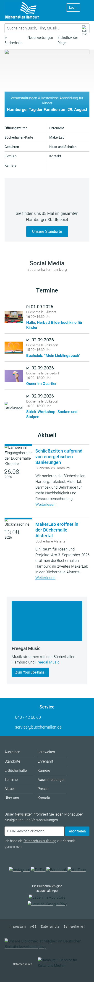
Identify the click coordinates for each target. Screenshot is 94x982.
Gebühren (12, 147)
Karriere (10, 165)
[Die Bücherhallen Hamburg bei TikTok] (38, 869)
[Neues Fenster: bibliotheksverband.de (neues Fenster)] (47, 946)
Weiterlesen (45, 504)
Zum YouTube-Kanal (30, 672)
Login (73, 7)
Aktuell (47, 435)
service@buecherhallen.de (38, 727)
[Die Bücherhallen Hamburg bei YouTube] (77, 869)
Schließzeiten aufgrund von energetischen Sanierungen (58, 456)
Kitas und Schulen (62, 147)
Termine (47, 290)
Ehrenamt (56, 128)
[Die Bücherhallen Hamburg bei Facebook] (56, 869)
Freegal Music (47, 662)
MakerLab (56, 137)
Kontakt (55, 156)
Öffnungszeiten (16, 128)
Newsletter (23, 814)
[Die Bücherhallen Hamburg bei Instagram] (19, 869)
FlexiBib (10, 156)
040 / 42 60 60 (28, 717)
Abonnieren (77, 831)
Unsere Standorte (47, 231)
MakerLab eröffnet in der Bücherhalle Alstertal (56, 529)
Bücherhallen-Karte (19, 137)
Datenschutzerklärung (40, 841)
